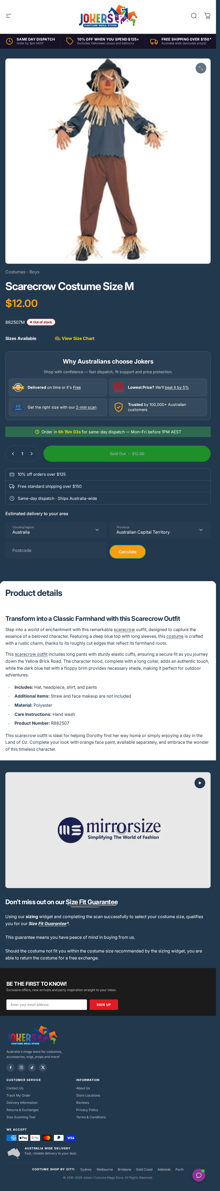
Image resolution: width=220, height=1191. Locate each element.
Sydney (86, 1169)
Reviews (82, 1103)
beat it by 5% (177, 387)
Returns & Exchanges (22, 1110)
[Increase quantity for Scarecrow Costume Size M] (33, 453)
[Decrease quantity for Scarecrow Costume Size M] (12, 453)
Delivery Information (22, 1103)
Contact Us (14, 1088)
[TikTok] (32, 1068)
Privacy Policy (87, 1110)
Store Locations (88, 1095)
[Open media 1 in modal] (201, 68)
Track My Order (18, 1095)
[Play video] (108, 830)
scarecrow (124, 629)
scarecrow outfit (31, 654)
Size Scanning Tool (20, 1117)
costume (175, 636)
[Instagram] (21, 1068)
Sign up (104, 1005)
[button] (200, 783)
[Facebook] (10, 1068)
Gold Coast (144, 1169)
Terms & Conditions (91, 1117)
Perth (179, 1169)
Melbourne (105, 1169)
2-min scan (86, 407)
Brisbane (124, 1169)
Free (77, 387)
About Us (83, 1088)
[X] (43, 1068)
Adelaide (164, 1169)
